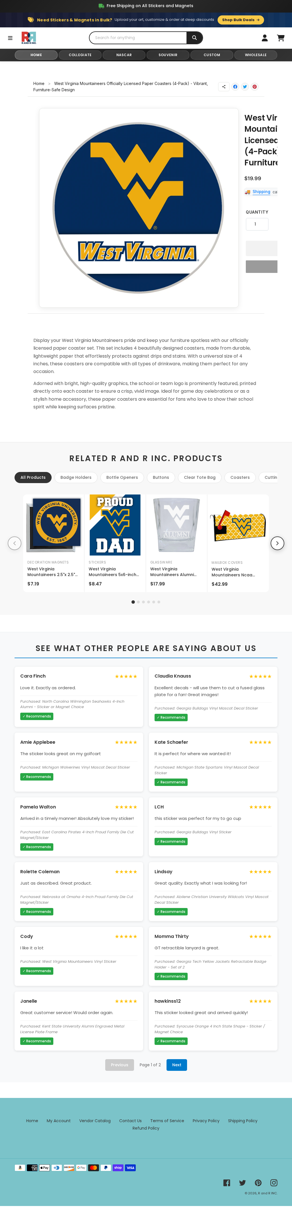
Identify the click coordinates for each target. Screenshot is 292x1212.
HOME (36, 54)
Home (38, 83)
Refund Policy (146, 1128)
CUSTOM (212, 54)
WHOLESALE (256, 54)
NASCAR (124, 54)
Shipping (261, 191)
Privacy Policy (206, 1121)
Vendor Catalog (95, 1121)
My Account (59, 1121)
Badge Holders (76, 477)
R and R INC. (267, 1193)
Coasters (240, 477)
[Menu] (10, 38)
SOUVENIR (168, 54)
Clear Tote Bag (200, 477)
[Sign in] (264, 38)
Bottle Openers (122, 477)
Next (176, 1065)
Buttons (161, 477)
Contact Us (130, 1121)
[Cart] (280, 38)
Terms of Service (167, 1121)
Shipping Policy (242, 1121)
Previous (119, 1065)
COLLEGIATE (80, 54)
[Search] (194, 38)
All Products (33, 477)
